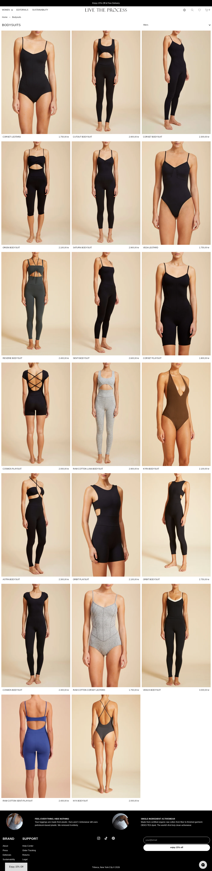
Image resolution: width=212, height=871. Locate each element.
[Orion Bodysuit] (35, 193)
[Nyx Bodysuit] (106, 746)
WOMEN (6, 10)
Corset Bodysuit (152, 137)
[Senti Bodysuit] (106, 303)
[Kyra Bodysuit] (176, 414)
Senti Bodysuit (81, 358)
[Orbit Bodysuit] (176, 525)
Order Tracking (29, 850)
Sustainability (9, 859)
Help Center (27, 846)
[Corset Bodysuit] (176, 82)
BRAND (8, 838)
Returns (26, 855)
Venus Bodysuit (152, 690)
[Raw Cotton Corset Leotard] (106, 635)
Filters (145, 25)
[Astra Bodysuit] (35, 525)
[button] (199, 10)
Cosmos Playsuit (12, 469)
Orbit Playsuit (81, 579)
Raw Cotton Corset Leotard (89, 690)
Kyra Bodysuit (151, 469)
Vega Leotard (150, 247)
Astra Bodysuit (11, 579)
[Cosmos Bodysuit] (35, 635)
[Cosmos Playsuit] (35, 414)
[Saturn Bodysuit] (106, 193)
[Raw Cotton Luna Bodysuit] (106, 414)
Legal (25, 859)
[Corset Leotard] (35, 82)
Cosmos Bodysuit (12, 690)
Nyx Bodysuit (80, 801)
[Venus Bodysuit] (176, 635)
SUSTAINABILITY (40, 10)
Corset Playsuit (152, 358)
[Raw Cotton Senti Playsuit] (35, 746)
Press (5, 850)
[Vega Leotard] (176, 193)
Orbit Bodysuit (151, 579)
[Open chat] (203, 865)
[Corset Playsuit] (176, 303)
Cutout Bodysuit (82, 137)
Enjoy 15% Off (176, 847)
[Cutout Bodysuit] (106, 82)
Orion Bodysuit (11, 247)
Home (5, 17)
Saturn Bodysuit (82, 247)
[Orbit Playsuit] (106, 525)
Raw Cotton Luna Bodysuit (88, 469)
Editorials (7, 855)
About (5, 846)
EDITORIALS (22, 10)
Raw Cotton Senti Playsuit (18, 801)
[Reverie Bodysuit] (35, 303)
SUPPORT (30, 838)
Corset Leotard (12, 137)
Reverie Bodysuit (12, 358)
